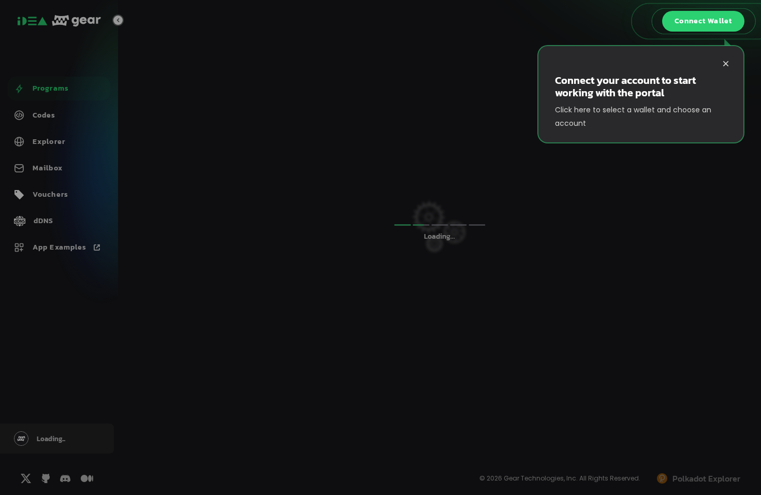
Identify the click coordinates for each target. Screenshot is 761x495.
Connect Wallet (703, 21)
